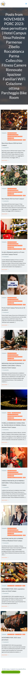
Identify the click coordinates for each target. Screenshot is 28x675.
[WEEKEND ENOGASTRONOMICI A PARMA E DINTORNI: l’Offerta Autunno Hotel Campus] (14, 340)
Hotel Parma (11, 138)
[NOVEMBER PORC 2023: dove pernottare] (14, 621)
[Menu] (26, 4)
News (24, 139)
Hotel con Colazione (13, 134)
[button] (10, 672)
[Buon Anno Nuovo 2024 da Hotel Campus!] (14, 119)
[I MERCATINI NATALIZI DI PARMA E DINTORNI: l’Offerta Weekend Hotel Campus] (14, 457)
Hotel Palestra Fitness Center (15, 136)
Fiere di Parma (11, 585)
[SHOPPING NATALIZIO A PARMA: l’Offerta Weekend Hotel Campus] (14, 515)
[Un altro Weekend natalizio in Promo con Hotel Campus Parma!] (14, 228)
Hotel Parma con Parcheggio (15, 139)
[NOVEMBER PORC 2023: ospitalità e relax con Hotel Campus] (14, 572)
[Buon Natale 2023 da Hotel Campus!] (14, 175)
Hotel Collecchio (12, 188)
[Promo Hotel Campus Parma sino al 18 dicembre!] (14, 284)
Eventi (9, 412)
